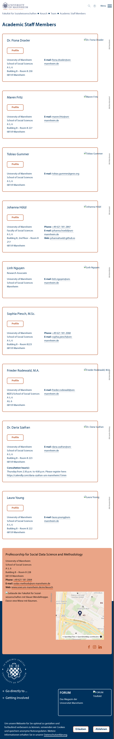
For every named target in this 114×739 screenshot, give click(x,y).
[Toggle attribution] (101, 636)
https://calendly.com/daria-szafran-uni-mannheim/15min (36, 475)
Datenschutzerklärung (55, 735)
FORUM (65, 693)
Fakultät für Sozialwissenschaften (19, 13)
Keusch (43, 13)
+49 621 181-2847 (61, 227)
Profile (15, 50)
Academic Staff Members (73, 13)
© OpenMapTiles (69, 636)
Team (53, 13)
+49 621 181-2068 (61, 333)
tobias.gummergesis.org (65, 173)
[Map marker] (80, 614)
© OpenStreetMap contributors (87, 636)
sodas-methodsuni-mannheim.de (31, 583)
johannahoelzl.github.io (62, 238)
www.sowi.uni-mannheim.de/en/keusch (32, 587)
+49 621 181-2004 (22, 580)
